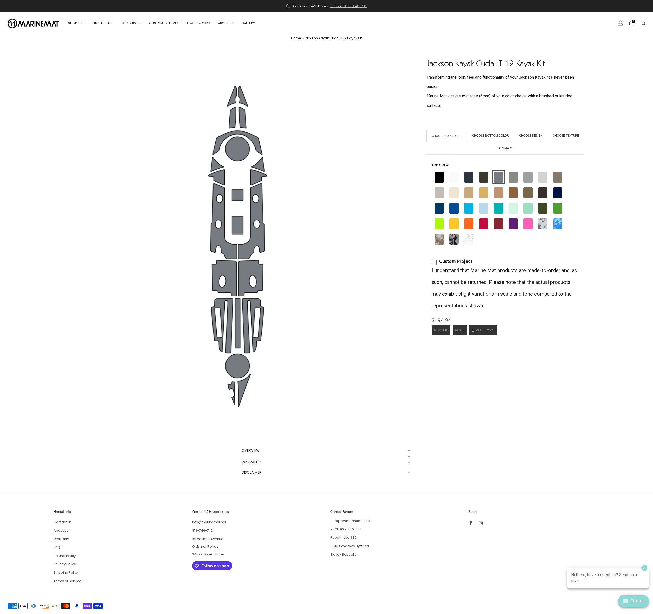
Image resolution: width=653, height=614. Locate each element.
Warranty (61, 538)
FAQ (57, 547)
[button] (439, 177)
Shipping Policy (66, 572)
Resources (132, 23)
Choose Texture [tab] (566, 135)
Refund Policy (65, 555)
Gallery (248, 23)
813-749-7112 (202, 530)
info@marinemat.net (209, 522)
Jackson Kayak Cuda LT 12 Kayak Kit (333, 38)
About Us (226, 23)
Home (296, 38)
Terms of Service (67, 581)
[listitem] (326, 6)
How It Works (198, 23)
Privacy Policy (65, 564)
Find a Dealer (103, 23)
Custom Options (163, 23)
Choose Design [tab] (531, 135)
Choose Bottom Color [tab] (490, 135)
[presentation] (441, 164)
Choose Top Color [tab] (447, 136)
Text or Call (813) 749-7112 (348, 6)
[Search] (642, 23)
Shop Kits (76, 23)
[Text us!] (633, 603)
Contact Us (63, 522)
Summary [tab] (505, 148)
